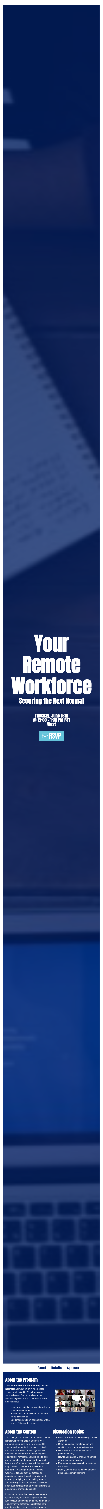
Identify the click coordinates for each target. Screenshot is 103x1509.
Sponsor (73, 1368)
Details (56, 1368)
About (28, 1368)
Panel (42, 1368)
